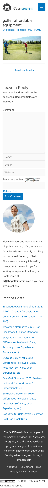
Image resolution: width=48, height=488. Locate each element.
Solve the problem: (14, 179)
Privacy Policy (18, 471)
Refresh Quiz (10, 191)
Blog (38, 466)
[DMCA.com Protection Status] (7, 481)
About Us (12, 466)
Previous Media (24, 70)
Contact (33, 471)
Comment (8, 109)
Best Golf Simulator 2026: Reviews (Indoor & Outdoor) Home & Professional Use (22, 383)
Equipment (27, 466)
